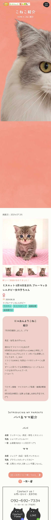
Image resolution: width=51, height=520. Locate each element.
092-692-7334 (25, 500)
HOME (19, 16)
